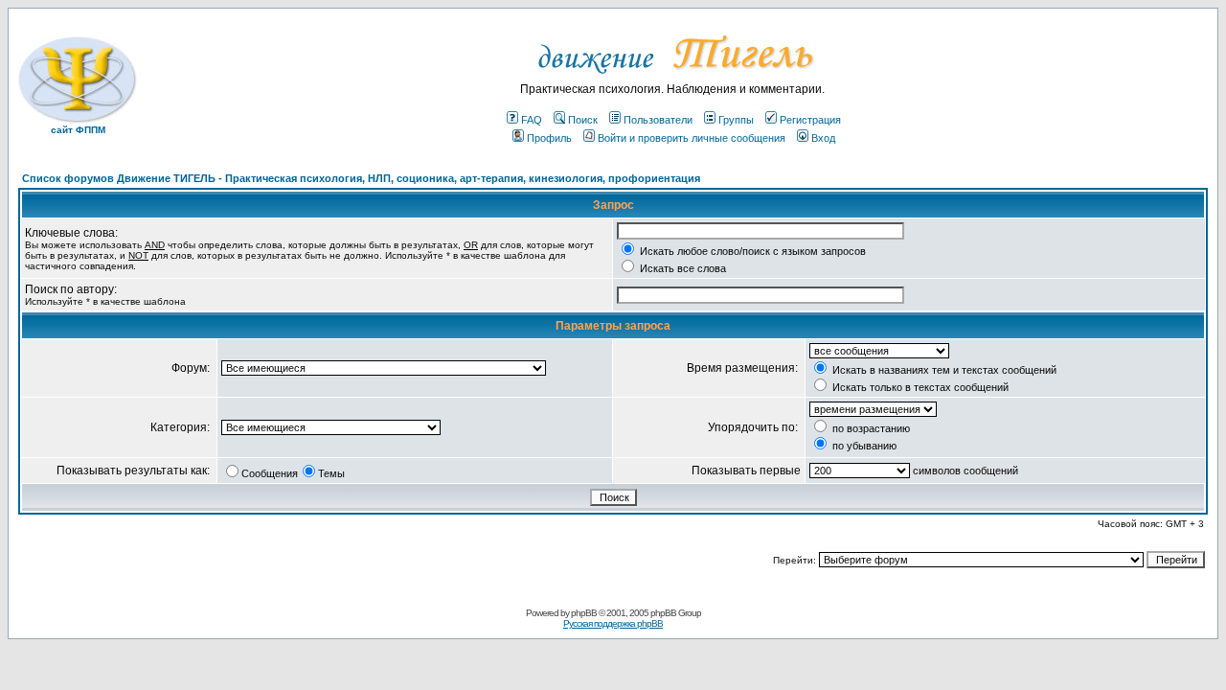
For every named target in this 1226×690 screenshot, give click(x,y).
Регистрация (810, 120)
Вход (823, 138)
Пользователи (658, 120)
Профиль (549, 138)
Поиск (583, 120)
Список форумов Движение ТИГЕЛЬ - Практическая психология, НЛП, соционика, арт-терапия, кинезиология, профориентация (361, 178)
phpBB (584, 613)
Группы (736, 120)
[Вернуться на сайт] (673, 79)
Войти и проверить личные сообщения (691, 138)
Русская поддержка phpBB (613, 623)
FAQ (531, 120)
